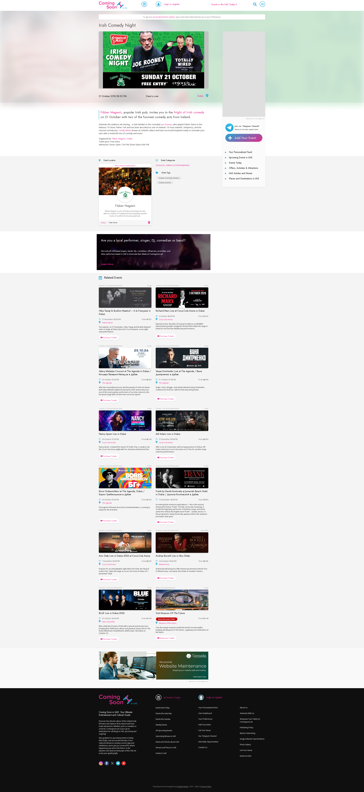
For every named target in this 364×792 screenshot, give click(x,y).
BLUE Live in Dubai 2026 (112, 613)
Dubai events (165, 182)
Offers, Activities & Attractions (243, 168)
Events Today (235, 162)
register (171, 17)
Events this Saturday (164, 713)
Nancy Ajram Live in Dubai (112, 434)
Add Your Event (245, 138)
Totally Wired (124, 130)
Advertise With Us (247, 713)
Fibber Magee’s (111, 112)
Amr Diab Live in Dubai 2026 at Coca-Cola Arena (124, 555)
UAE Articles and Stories (240, 173)
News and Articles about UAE (167, 742)
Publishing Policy (246, 727)
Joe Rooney (166, 124)
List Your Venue (204, 730)
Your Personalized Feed (240, 152)
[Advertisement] (244, 74)
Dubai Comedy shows (169, 178)
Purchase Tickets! (110, 337)
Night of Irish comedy (189, 112)
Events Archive (245, 756)
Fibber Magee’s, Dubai (122, 138)
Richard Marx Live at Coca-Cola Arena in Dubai (180, 310)
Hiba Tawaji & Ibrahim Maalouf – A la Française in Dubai (125, 312)
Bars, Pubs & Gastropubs (125, 165)
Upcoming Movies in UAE (166, 736)
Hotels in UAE (161, 753)
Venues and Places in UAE (166, 747)
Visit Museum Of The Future (170, 613)
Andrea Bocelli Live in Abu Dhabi (173, 555)
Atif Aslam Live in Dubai (168, 434)
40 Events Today (172, 697)
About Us (243, 707)
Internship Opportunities (208, 742)
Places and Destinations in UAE (244, 178)
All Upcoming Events (164, 730)
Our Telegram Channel (207, 736)
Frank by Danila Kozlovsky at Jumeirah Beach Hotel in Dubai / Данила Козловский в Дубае (181, 493)
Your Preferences (205, 719)
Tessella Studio (182, 786)
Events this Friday (162, 708)
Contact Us (202, 747)
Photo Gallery (245, 744)
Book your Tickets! (167, 638)
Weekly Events (161, 725)
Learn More (107, 264)
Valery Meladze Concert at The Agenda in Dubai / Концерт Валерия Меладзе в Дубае (125, 372)
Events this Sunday (163, 719)
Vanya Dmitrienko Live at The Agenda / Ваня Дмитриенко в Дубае (179, 372)
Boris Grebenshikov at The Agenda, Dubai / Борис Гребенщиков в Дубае (121, 493)
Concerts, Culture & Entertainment (172, 165)
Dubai (200, 96)
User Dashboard (205, 713)
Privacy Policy (205, 786)
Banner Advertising (247, 733)
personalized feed (160, 17)
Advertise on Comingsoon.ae (255, 119)
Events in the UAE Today (223, 4)
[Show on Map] (206, 96)
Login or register (172, 4)
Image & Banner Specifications (252, 739)
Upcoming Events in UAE (240, 157)
